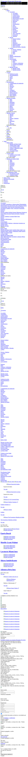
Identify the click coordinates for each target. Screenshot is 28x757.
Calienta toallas (16, 16)
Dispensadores (16, 17)
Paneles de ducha (17, 44)
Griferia (11, 48)
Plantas (11, 110)
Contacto (6, 181)
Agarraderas (15, 14)
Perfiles (11, 84)
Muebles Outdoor (11, 113)
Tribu (8, 133)
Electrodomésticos (14, 75)
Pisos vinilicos (13, 95)
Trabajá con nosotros (11, 640)
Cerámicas (12, 90)
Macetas (11, 114)
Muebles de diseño (11, 98)
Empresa (6, 180)
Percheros (12, 109)
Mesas (11, 106)
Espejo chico (16, 20)
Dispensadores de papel (18, 18)
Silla (11, 117)
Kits (10, 79)
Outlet (5, 141)
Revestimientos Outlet (12, 172)
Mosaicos (12, 86)
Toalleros (15, 32)
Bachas (11, 55)
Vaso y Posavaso (16, 33)
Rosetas (14, 41)
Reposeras (12, 121)
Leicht (8, 130)
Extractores (15, 34)
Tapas (14, 65)
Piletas (11, 78)
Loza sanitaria (13, 59)
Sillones (11, 115)
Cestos (11, 76)
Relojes (11, 107)
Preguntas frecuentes (21, 640)
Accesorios (12, 12)
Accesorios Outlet (14, 150)
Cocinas (8, 72)
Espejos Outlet (13, 149)
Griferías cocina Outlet (15, 154)
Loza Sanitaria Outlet (15, 146)
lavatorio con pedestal (18, 64)
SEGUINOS (4, 608)
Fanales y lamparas (14, 118)
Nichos (14, 22)
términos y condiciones (9, 717)
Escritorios (12, 103)
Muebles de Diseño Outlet (13, 158)
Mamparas (15, 43)
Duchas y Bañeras (17, 49)
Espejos (11, 57)
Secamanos (15, 30)
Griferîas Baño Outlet (15, 145)
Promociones (7, 183)
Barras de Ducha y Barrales (19, 47)
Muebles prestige (17, 69)
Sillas (11, 99)
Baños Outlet (10, 142)
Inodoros (15, 60)
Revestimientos (10, 82)
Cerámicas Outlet (14, 175)
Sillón (11, 101)
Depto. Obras (7, 177)
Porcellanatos (13, 91)
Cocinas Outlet (10, 153)
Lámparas (12, 105)
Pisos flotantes (13, 94)
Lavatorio (15, 51)
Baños (8, 10)
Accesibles (15, 13)
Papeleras (15, 36)
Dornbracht (9, 138)
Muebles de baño (14, 67)
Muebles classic (16, 68)
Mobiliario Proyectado (9, 179)
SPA (8, 126)
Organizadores (16, 24)
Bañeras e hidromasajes (15, 56)
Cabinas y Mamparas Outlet (16, 148)
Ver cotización (4, 736)
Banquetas (12, 102)
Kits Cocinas (13, 156)
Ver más (5, 489)
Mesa (11, 119)
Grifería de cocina (14, 74)
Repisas (14, 29)
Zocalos (11, 87)
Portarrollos (15, 28)
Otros (14, 25)
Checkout (3, 743)
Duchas (11, 37)
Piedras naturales (13, 92)
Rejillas (14, 40)
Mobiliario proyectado (6, 476)
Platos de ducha (16, 45)
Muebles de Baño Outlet (15, 144)
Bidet (14, 52)
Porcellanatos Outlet (14, 173)
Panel (11, 88)
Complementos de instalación (16, 83)
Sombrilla (12, 123)
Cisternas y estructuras (18, 63)
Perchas (14, 26)
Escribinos (3, 640)
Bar (10, 122)
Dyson (8, 136)
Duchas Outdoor (16, 38)
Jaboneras (15, 21)
